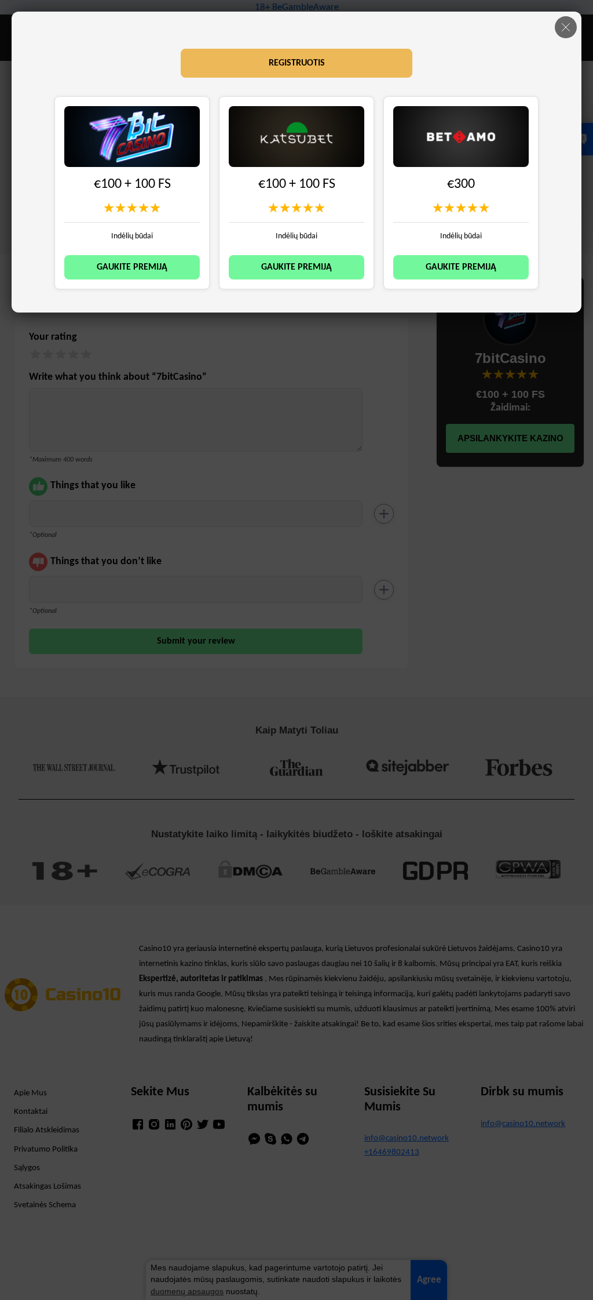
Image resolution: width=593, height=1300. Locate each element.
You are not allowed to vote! (155, 207)
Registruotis (297, 63)
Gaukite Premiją (132, 267)
